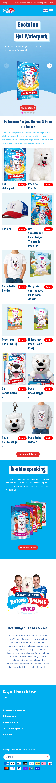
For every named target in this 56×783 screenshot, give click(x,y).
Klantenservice (10, 722)
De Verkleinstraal (9, 393)
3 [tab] (28, 113)
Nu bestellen (28, 108)
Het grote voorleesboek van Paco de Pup (35, 293)
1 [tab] (22, 113)
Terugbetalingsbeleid (13, 729)
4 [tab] (31, 113)
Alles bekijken (28, 454)
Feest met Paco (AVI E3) (9, 342)
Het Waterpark (8, 186)
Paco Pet (7, 229)
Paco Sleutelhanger (9, 442)
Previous (6, 66)
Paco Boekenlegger (36, 393)
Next (49, 66)
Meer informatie (28, 548)
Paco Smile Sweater (34, 440)
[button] (45, 10)
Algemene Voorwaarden (14, 710)
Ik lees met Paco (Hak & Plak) (35, 344)
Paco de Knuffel (33, 186)
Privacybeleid (10, 716)
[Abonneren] (47, 757)
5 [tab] (34, 113)
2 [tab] (25, 113)
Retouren (7, 735)
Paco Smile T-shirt (8, 289)
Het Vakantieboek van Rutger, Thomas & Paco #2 (35, 237)
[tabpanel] (28, 66)
